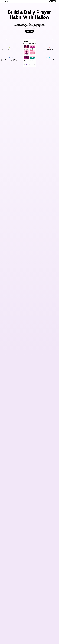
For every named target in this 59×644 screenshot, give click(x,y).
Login (47, 1)
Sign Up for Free (53, 1)
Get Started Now (29, 31)
